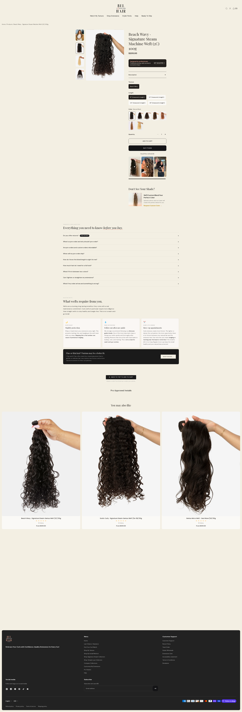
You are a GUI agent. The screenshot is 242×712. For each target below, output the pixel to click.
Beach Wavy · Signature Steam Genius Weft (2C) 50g (41, 518)
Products (10, 24)
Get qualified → (159, 63)
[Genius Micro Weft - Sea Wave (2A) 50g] (201, 464)
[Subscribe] (155, 688)
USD (15, 701)
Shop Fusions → (168, 356)
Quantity (132, 134)
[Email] (28, 689)
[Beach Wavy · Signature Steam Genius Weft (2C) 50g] (41, 464)
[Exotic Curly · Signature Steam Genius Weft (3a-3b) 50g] (121, 464)
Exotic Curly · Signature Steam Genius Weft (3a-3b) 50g (121, 518)
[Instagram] (7, 689)
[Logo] (9, 639)
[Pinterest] (19, 689)
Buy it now (147, 148)
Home (4, 24)
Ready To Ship (147, 16)
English (8, 701)
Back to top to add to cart (121, 377)
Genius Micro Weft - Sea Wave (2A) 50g (201, 518)
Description (133, 75)
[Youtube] (15, 689)
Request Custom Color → (153, 206)
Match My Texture (97, 16)
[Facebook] (11, 689)
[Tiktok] (23, 689)
